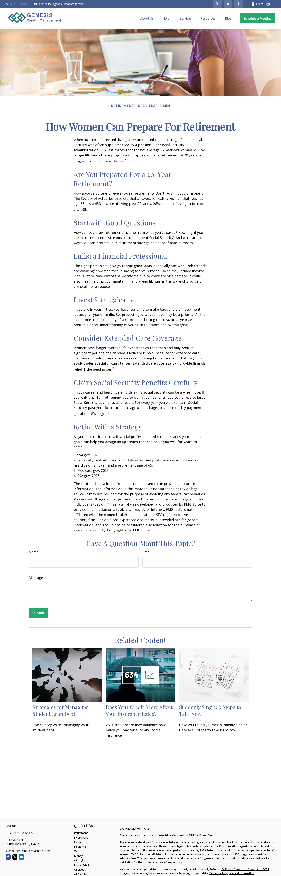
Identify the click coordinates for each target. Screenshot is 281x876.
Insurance (80, 846)
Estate (78, 842)
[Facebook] (238, 4)
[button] (147, 18)
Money (78, 856)
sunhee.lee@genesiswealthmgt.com (61, 4)
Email (146, 552)
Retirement (81, 833)
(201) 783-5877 (19, 4)
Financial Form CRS (137, 828)
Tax (76, 851)
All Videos (80, 869)
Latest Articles (83, 865)
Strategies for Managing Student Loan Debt (60, 710)
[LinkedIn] (228, 4)
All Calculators (82, 874)
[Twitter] (217, 4)
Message (36, 577)
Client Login (263, 4)
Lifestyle (79, 860)
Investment (81, 837)
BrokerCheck (207, 835)
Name (33, 552)
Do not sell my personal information (231, 873)
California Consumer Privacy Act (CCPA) (245, 869)
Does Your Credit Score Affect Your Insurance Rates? (139, 710)
